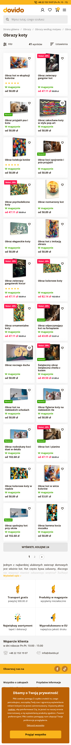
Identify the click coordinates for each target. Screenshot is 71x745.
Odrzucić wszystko (35, 725)
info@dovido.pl (50, 653)
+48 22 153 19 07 (18, 653)
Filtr (10, 44)
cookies (11, 709)
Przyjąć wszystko (35, 734)
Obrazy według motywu (48, 29)
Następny (41, 556)
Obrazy (27, 29)
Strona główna (11, 29)
